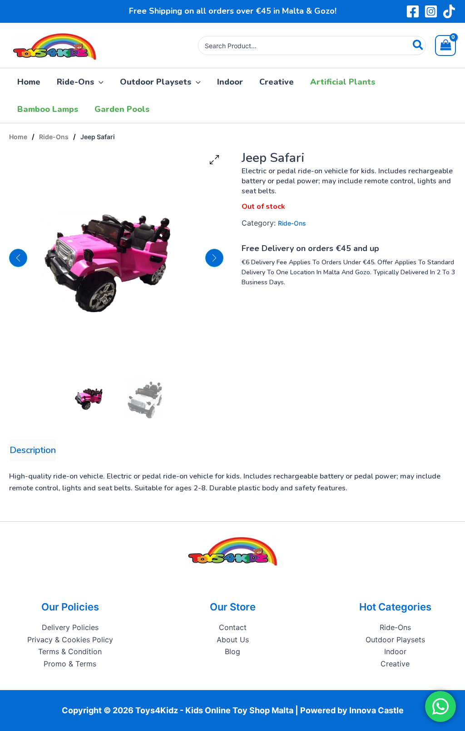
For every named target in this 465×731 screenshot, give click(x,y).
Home (18, 137)
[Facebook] (413, 11)
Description (33, 450)
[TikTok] (449, 11)
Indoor (395, 651)
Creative (395, 663)
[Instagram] (431, 11)
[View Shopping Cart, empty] (445, 45)
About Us (233, 639)
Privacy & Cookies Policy (70, 639)
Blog (232, 651)
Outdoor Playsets (395, 639)
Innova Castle (376, 710)
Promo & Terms (70, 663)
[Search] (418, 45)
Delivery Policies (70, 627)
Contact (233, 627)
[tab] (32, 450)
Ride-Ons (54, 137)
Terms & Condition (70, 651)
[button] (99, 82)
